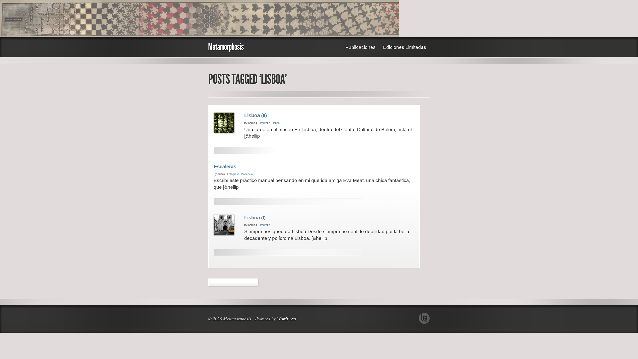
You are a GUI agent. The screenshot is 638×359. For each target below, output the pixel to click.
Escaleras (225, 167)
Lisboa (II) (255, 115)
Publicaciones (360, 47)
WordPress (286, 318)
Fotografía (264, 122)
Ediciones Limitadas (404, 47)
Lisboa (276, 122)
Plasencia (247, 174)
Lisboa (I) (254, 218)
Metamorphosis (225, 46)
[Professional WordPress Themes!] (424, 322)
